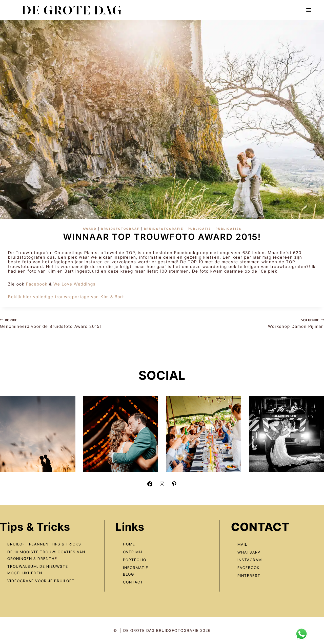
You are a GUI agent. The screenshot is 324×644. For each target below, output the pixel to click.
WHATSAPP (248, 552)
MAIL (242, 544)
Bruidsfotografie (163, 229)
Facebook (37, 284)
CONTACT (133, 582)
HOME (129, 544)
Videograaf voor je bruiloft (41, 581)
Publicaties (228, 229)
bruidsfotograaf (120, 229)
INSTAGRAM (249, 560)
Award (90, 229)
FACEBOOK (248, 567)
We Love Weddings (74, 284)
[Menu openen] (308, 10)
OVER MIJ (133, 552)
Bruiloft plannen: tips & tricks (44, 544)
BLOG (128, 574)
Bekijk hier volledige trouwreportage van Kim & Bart (66, 296)
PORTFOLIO (134, 560)
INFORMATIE (135, 567)
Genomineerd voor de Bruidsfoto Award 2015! (50, 323)
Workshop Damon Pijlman (296, 323)
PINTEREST (248, 575)
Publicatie (199, 229)
